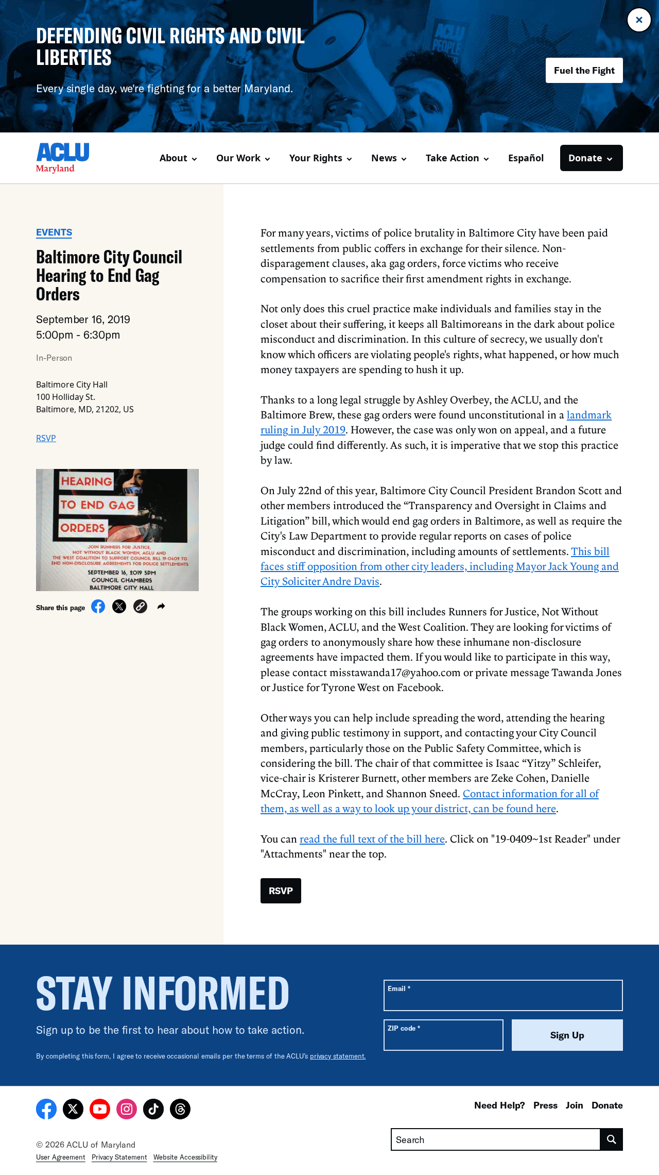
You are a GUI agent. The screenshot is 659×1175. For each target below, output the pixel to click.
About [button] (173, 158)
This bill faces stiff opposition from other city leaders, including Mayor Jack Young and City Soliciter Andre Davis (440, 566)
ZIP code (404, 1027)
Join (574, 1105)
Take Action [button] (452, 158)
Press (545, 1105)
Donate (607, 1105)
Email (399, 988)
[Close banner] (639, 19)
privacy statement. (338, 1056)
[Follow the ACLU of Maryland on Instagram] (126, 1110)
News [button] (384, 158)
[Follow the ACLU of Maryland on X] (73, 1110)
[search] (612, 1139)
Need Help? (499, 1105)
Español (526, 158)
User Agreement (60, 1157)
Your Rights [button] (315, 158)
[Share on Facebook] (98, 610)
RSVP (46, 438)
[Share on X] (119, 610)
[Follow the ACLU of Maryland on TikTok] (153, 1110)
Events (54, 232)
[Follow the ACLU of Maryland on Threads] (180, 1110)
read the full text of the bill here (372, 838)
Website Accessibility (185, 1157)
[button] (140, 607)
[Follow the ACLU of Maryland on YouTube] (100, 1110)
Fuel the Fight (584, 70)
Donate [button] (585, 158)
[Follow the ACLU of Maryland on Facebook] (46, 1110)
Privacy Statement (119, 1157)
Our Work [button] (238, 158)
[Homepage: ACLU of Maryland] (72, 158)
